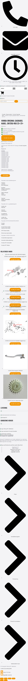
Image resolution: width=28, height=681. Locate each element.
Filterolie (3, 207)
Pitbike (2, 224)
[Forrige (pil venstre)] (2, 680)
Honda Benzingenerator (6, 237)
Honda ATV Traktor (5, 245)
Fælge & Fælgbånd (5, 188)
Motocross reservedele (6, 233)
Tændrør (3, 198)
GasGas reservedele (5, 228)
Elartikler (3, 187)
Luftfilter (3, 184)
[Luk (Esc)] (13, 678)
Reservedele (9, 114)
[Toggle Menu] (14, 88)
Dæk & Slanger (4, 192)
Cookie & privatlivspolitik (6, 668)
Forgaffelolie (4, 213)
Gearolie (3, 210)
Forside (3, 114)
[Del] (9, 678)
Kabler (2, 193)
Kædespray (3, 211)
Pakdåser (3, 200)
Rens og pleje (4, 218)
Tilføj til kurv (8, 138)
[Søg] (16, 101)
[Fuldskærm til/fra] (6, 678)
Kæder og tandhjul (5, 199)
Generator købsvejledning (7, 240)
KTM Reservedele (5, 230)
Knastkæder (4, 190)
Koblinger (3, 195)
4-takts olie (3, 217)
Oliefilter (3, 182)
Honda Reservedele (5, 227)
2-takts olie (3, 206)
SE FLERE (5, 175)
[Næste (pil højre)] (6, 680)
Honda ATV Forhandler (6, 242)
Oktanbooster (4, 214)
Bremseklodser (4, 185)
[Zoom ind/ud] (2, 678)
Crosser (3, 223)
